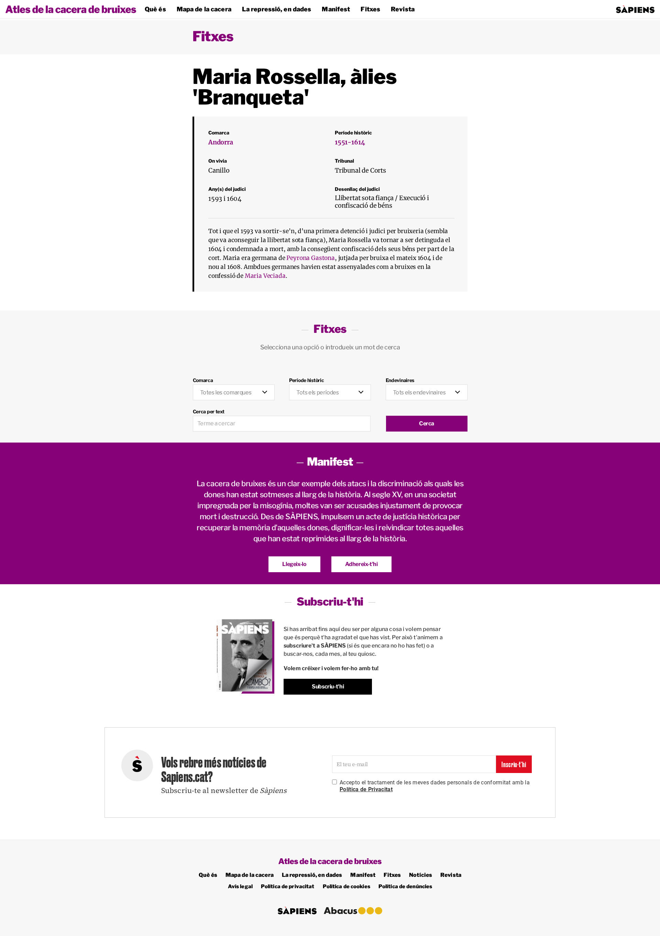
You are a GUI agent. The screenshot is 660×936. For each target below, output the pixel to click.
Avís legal (240, 886)
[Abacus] (353, 910)
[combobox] (233, 393)
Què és (155, 9)
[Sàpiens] (635, 9)
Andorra (220, 142)
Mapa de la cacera (204, 9)
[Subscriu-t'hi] (244, 655)
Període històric (306, 380)
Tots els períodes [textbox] (317, 392)
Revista (403, 9)
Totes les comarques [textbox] (226, 392)
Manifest (336, 9)
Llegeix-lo (294, 564)
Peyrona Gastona (310, 258)
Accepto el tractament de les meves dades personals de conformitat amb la (435, 786)
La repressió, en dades (276, 9)
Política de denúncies (405, 886)
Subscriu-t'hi (328, 686)
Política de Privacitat (366, 789)
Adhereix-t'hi (361, 564)
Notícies (420, 875)
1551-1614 (350, 142)
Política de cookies (346, 886)
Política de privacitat (288, 886)
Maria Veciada (265, 276)
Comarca (203, 380)
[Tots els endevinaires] (427, 389)
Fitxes (370, 9)
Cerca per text (208, 411)
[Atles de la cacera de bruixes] (71, 9)
